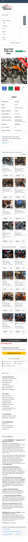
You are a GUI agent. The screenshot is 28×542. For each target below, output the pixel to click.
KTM (16, 104)
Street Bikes (18, 130)
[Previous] (3, 70)
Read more (5, 143)
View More (23, 154)
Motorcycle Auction (7, 397)
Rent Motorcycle (6, 382)
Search (24, 21)
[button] (16, 43)
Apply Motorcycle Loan (14, 353)
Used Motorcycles (7, 380)
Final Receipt (19, 363)
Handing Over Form (20, 361)
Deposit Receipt (7, 363)
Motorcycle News (7, 387)
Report (17, 87)
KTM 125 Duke (19, 108)
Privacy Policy (6, 529)
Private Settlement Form (9, 365)
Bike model (5, 15)
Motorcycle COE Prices (8, 417)
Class (3, 37)
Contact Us (5, 429)
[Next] (25, 70)
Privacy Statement (7, 427)
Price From (5, 26)
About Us (4, 423)
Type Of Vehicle (6, 20)
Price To (4, 31)
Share (4, 89)
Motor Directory (6, 395)
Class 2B (17, 114)
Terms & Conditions (7, 425)
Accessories (5, 384)
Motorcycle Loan (7, 410)
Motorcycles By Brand (8, 389)
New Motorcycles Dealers (9, 378)
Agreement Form (7, 361)
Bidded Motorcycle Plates (9, 416)
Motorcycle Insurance (8, 399)
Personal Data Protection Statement (12, 531)
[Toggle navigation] (3, 1)
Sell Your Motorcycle (8, 386)
